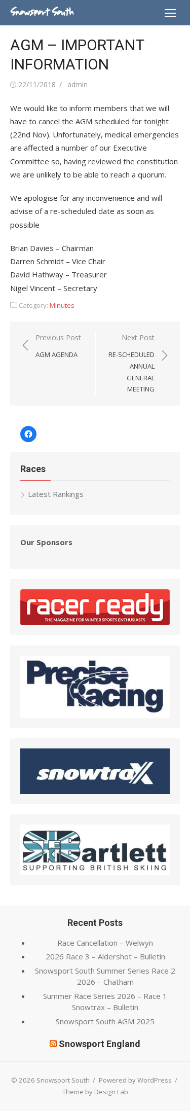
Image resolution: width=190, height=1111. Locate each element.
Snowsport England (99, 1043)
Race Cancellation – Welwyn (105, 943)
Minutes (62, 305)
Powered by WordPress (135, 1080)
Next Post (131, 363)
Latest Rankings (56, 494)
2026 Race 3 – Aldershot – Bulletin (105, 956)
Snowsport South (42, 12)
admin (77, 84)
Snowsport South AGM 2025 (105, 1021)
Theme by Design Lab (95, 1091)
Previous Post (58, 346)
